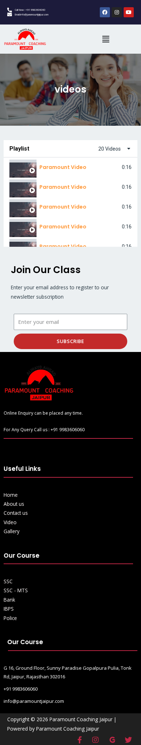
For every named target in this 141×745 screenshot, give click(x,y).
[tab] (70, 167)
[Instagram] (117, 12)
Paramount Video (62, 167)
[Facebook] (105, 12)
